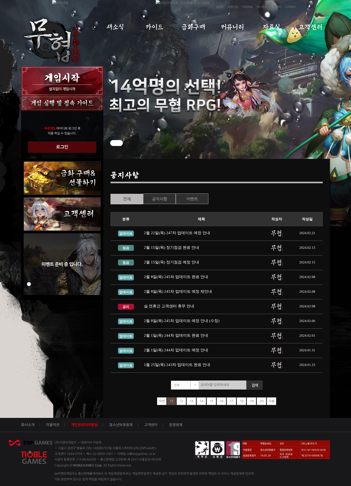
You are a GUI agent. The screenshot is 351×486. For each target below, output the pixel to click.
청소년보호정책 (121, 425)
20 (261, 401)
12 (181, 401)
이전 (162, 401)
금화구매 (193, 27)
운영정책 (175, 425)
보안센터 (276, 6)
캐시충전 (261, 6)
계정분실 (247, 6)
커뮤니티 (232, 27)
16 (221, 401)
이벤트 (192, 199)
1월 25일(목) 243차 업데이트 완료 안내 (177, 365)
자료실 (271, 27)
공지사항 (159, 199)
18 (241, 401)
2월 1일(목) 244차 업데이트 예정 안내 (176, 350)
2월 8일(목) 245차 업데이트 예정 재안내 (178, 291)
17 (231, 401)
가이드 (154, 27)
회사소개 (27, 425)
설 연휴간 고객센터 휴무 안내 (169, 306)
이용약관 (52, 425)
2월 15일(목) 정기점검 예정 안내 (171, 262)
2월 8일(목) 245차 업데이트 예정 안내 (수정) (181, 321)
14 (201, 401)
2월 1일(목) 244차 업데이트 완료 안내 (176, 335)
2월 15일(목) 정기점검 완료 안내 (171, 247)
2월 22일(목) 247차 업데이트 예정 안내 (177, 233)
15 (211, 401)
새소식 (115, 27)
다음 (271, 401)
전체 (127, 199)
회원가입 (233, 6)
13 (191, 401)
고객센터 (290, 6)
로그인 (220, 6)
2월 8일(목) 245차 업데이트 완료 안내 (176, 277)
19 (251, 401)
